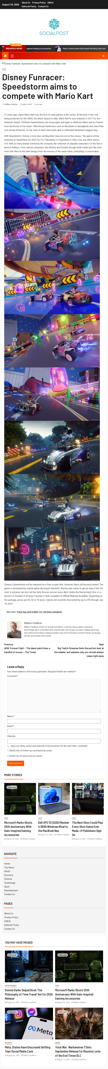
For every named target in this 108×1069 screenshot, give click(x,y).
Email (10, 726)
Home (7, 863)
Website (11, 736)
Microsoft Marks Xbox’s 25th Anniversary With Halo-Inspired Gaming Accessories (74, 994)
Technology (9, 883)
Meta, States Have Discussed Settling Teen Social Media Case (56, 48)
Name (10, 716)
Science (8, 879)
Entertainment (11, 890)
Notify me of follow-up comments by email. (31, 750)
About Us (26, 3)
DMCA (50, 3)
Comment (12, 676)
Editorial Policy (29, 6)
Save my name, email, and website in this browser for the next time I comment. (49, 746)
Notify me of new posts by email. (26, 756)
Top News (9, 867)
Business (8, 1043)
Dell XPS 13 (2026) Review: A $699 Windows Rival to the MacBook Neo (54, 827)
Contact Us (43, 6)
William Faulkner (11, 104)
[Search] (103, 56)
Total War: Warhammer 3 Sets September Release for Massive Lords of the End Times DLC (78, 1051)
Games (57, 1043)
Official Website (70, 596)
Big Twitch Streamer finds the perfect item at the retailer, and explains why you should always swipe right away (79, 650)
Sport (7, 886)
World (7, 871)
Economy (8, 875)
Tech (4, 69)
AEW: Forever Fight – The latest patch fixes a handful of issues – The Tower (27, 648)
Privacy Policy (39, 3)
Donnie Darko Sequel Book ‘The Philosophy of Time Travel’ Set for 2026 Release (29, 994)
